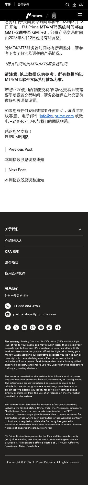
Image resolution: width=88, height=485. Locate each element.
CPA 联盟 (12, 251)
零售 (8, 4)
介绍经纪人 (13, 240)
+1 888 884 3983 (26, 306)
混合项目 (12, 262)
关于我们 (12, 229)
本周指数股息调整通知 (24, 159)
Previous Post (21, 149)
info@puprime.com (57, 116)
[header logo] (41, 15)
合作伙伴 (23, 4)
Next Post (17, 169)
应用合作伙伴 (15, 273)
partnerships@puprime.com (34, 314)
